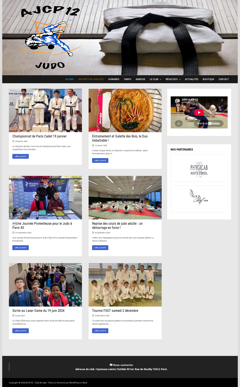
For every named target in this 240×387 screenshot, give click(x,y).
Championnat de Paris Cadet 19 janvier (39, 136)
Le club (154, 79)
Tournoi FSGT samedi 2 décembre (115, 311)
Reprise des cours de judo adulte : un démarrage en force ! (117, 226)
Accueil (69, 79)
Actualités (191, 79)
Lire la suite (21, 156)
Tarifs (127, 79)
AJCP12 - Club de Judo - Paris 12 (41, 382)
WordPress (74, 382)
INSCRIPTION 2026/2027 (91, 79)
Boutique (208, 79)
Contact (224, 79)
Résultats (172, 79)
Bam (85, 382)
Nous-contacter (123, 365)
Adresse (140, 79)
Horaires (113, 79)
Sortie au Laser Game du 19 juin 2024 (38, 311)
